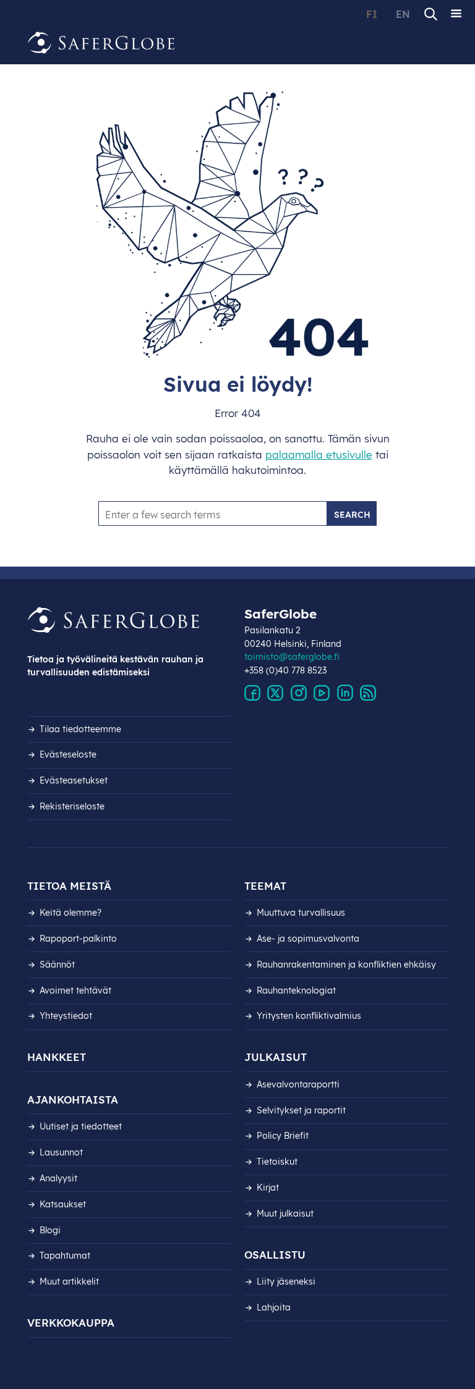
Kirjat (268, 1187)
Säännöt (57, 964)
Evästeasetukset (74, 780)
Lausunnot (61, 1152)
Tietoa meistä (69, 885)
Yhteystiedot (66, 1015)
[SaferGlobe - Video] (321, 693)
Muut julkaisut (285, 1213)
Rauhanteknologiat (296, 990)
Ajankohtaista (72, 1099)
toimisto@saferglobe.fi (292, 656)
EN (403, 14)
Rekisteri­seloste (72, 806)
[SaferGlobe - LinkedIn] (345, 693)
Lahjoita (274, 1307)
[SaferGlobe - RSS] (368, 693)
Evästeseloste (68, 754)
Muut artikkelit (69, 1281)
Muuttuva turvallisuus (301, 912)
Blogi (50, 1230)
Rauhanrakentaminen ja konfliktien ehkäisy (346, 964)
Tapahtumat (65, 1255)
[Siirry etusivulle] (101, 43)
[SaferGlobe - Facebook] (252, 693)
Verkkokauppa (70, 1322)
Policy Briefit (283, 1135)
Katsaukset (63, 1204)
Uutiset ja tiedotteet (81, 1126)
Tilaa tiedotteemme (80, 729)
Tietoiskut (277, 1161)
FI (371, 14)
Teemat (265, 885)
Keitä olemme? (70, 912)
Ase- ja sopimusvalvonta (308, 938)
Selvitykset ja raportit (301, 1110)
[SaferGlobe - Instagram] (298, 693)
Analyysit (58, 1178)
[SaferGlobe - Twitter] (275, 693)
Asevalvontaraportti (298, 1084)
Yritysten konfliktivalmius (309, 1015)
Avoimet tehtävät (75, 990)
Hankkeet (56, 1056)
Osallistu (275, 1254)
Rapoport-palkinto (78, 938)
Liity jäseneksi (286, 1281)
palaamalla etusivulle (318, 454)
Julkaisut (275, 1056)
